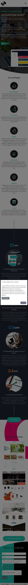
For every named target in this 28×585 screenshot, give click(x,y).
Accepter (23, 302)
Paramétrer (5, 298)
